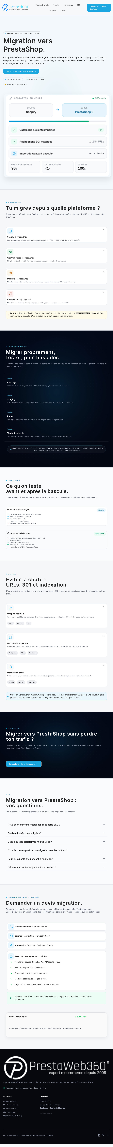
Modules (56, 5)
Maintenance (68, 5)
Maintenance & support (11, 1108)
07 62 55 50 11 (45, 1101)
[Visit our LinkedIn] (108, 1135)
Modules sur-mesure (10, 1105)
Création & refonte (42, 5)
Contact (63, 10)
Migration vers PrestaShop (12, 1116)
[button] (56, 824)
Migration (53, 10)
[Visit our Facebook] (99, 1135)
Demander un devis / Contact (98, 7)
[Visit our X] (103, 1135)
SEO (78, 5)
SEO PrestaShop (9, 1112)
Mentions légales (46, 1113)
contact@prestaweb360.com (50, 1105)
